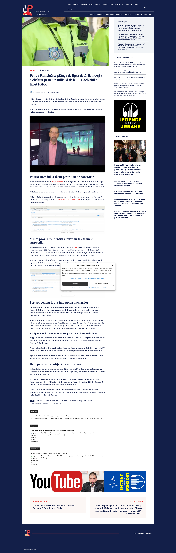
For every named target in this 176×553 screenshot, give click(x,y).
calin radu (39, 401)
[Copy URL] (98, 92)
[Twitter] (69, 92)
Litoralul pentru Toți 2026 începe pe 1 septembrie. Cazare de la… (50, 453)
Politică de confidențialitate (92, 287)
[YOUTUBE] (151, 8)
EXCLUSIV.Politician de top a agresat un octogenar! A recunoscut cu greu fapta (129, 78)
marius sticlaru (75, 401)
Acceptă (75, 283)
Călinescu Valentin (40, 92)
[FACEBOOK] (151, 6)
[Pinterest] (73, 92)
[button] (113, 265)
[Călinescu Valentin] (31, 92)
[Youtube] (151, 550)
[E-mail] (90, 92)
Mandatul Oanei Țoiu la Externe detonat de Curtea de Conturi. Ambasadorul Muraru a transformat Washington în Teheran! (129, 85)
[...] (101, 418)
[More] (103, 92)
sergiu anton (47, 403)
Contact (104, 287)
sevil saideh (57, 403)
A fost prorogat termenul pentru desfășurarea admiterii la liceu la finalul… (53, 430)
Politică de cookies (77, 287)
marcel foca (64, 401)
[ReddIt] (86, 92)
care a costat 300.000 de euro (69, 200)
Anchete (34, 70)
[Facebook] (65, 92)
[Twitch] (138, 550)
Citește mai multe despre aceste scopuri (94, 278)
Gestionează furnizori (75, 278)
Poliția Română (57, 182)
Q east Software (36, 403)
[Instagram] (129, 550)
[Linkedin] (82, 92)
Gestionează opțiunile (101, 283)
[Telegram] (94, 92)
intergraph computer (51, 401)
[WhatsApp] (77, 92)
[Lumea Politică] (28, 10)
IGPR (75, 247)
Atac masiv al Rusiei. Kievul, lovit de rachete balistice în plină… (50, 416)
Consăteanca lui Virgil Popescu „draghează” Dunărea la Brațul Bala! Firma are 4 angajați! (127, 71)
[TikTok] (133, 550)
